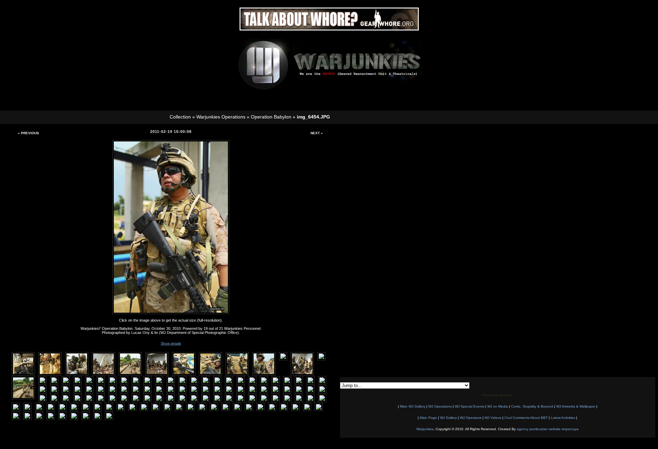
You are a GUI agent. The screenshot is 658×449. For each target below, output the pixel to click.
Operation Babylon (271, 117)
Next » (316, 133)
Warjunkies (425, 429)
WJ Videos (493, 418)
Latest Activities (563, 418)
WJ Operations (440, 406)
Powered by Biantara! (497, 395)
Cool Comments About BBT (526, 418)
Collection (180, 117)
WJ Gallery (448, 418)
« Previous (28, 133)
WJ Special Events (469, 406)
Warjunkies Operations (220, 117)
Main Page (428, 418)
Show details (171, 343)
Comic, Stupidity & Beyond (532, 406)
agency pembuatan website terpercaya (547, 429)
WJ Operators (471, 418)
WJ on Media (497, 406)
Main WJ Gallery (412, 406)
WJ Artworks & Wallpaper (575, 406)
